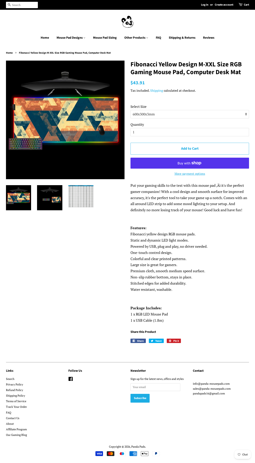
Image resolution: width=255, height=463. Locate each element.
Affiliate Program (16, 429)
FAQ (158, 37)
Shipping (156, 90)
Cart (246, 5)
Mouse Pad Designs (70, 37)
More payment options (190, 174)
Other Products (135, 37)
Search (10, 379)
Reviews (208, 37)
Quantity (137, 124)
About (10, 424)
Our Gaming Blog (16, 435)
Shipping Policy (15, 395)
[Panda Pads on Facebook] (70, 379)
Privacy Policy (14, 384)
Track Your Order (16, 407)
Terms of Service (16, 401)
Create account (224, 5)
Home (45, 37)
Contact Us (12, 418)
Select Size (138, 106)
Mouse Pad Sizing (105, 37)
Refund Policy (14, 390)
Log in (204, 5)
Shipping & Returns (182, 37)
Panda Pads (138, 446)
